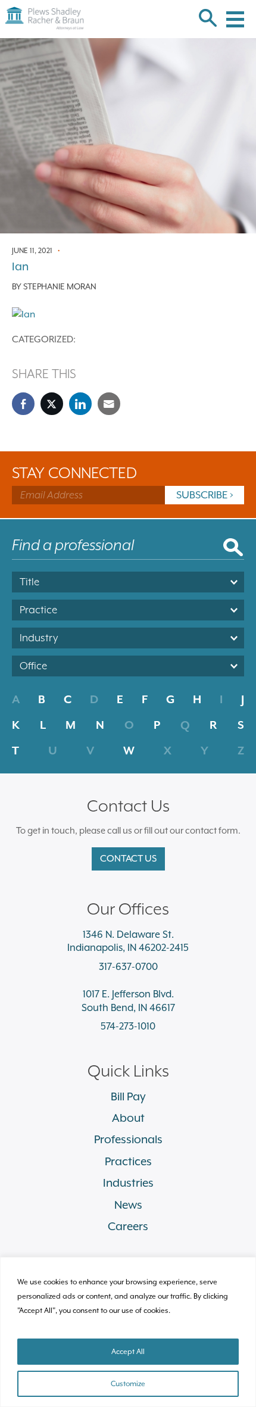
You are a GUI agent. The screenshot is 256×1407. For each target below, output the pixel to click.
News (128, 1204)
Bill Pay (128, 1096)
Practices (128, 1161)
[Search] (208, 19)
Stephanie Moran (59, 286)
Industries (128, 1182)
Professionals (128, 1139)
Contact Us (128, 858)
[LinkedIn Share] (80, 403)
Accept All (128, 1351)
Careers (128, 1226)
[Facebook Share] (23, 403)
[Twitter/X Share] (51, 403)
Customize (128, 1384)
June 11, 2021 (32, 251)
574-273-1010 (128, 1026)
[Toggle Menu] (235, 12)
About (128, 1117)
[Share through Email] (109, 403)
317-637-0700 (128, 966)
